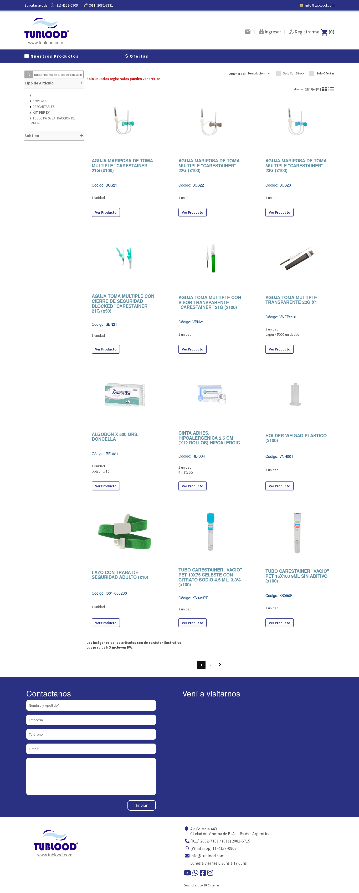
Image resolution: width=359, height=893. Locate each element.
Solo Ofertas (325, 73)
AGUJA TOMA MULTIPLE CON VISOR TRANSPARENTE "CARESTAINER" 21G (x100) (209, 302)
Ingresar (273, 32)
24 (310, 89)
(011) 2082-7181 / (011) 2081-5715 (220, 841)
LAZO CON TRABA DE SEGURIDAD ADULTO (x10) (120, 574)
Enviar (142, 805)
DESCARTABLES (42, 106)
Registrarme (307, 32)
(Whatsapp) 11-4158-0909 (213, 848)
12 (306, 89)
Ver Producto (105, 212)
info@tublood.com (320, 5)
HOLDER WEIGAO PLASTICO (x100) (296, 438)
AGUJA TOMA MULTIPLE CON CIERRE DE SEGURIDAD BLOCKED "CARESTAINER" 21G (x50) (123, 303)
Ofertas (138, 56)
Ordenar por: (238, 73)
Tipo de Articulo (54, 83)
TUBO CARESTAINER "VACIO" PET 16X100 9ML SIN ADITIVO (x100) (297, 576)
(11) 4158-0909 (66, 5)
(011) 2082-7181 (101, 5)
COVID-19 (38, 101)
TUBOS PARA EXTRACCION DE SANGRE (52, 121)
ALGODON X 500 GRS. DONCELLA (115, 436)
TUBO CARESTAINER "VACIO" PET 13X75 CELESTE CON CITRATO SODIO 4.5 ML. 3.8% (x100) (210, 577)
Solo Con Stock (293, 73)
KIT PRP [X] (40, 112)
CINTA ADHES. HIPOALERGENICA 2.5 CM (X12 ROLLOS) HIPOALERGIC (209, 438)
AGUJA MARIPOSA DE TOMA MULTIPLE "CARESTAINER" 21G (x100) (122, 165)
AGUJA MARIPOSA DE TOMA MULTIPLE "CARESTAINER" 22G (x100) (209, 165)
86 (318, 89)
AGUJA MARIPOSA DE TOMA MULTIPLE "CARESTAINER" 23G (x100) (296, 165)
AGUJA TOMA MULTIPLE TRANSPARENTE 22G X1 (291, 299)
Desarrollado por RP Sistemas (201, 885)
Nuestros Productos (54, 56)
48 (314, 89)
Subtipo (54, 135)
